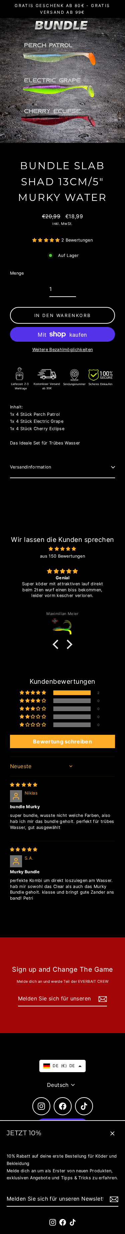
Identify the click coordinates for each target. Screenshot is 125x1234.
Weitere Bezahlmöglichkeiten (62, 349)
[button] (46, 240)
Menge (17, 273)
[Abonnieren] (113, 1199)
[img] (62, 549)
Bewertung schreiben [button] (62, 741)
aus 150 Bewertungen (62, 556)
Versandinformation (30, 467)
